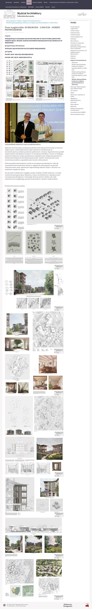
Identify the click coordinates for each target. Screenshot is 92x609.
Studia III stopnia (75, 35)
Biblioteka (73, 106)
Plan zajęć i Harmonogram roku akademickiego (78, 88)
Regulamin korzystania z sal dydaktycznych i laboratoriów (79, 52)
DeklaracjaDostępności (67, 605)
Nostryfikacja (74, 41)
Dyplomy (73, 56)
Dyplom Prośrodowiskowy (78, 60)
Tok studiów (74, 90)
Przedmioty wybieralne (77, 43)
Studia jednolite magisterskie (75, 28)
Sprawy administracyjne (77, 114)
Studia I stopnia (75, 31)
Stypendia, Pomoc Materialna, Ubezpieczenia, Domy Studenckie (78, 46)
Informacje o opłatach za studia (78, 95)
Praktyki (73, 58)
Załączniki (75, 62)
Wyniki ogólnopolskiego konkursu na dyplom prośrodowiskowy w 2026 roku (79, 67)
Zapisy (72, 93)
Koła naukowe (75, 104)
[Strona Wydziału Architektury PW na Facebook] (4, 606)
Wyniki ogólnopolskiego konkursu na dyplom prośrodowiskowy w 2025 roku (79, 74)
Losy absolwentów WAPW (78, 112)
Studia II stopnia (75, 33)
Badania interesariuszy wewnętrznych (77, 109)
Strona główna (11, 21)
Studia (73, 22)
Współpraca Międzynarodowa (76, 99)
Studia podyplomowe (77, 37)
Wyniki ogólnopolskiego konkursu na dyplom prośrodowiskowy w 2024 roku (79, 81)
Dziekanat (73, 39)
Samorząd (73, 102)
